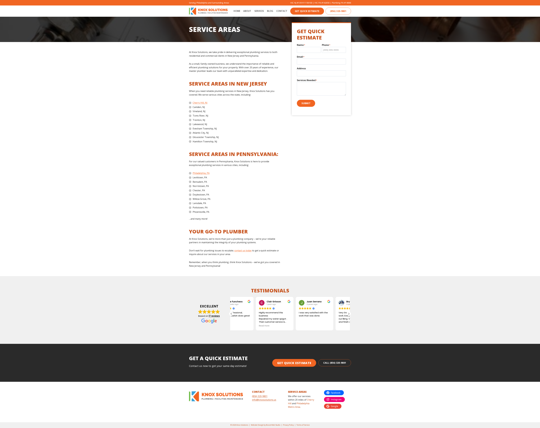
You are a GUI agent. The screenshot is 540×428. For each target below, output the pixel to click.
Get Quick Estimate (307, 11)
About (247, 11)
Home (237, 11)
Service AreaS (297, 391)
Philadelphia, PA (201, 173)
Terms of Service (303, 425)
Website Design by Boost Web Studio (265, 425)
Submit (306, 103)
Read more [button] (239, 326)
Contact (281, 11)
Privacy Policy (288, 425)
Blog (270, 11)
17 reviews (214, 315)
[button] (349, 314)
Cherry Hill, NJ (200, 102)
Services (259, 11)
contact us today (243, 250)
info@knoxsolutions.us (264, 399)
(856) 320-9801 (338, 11)
